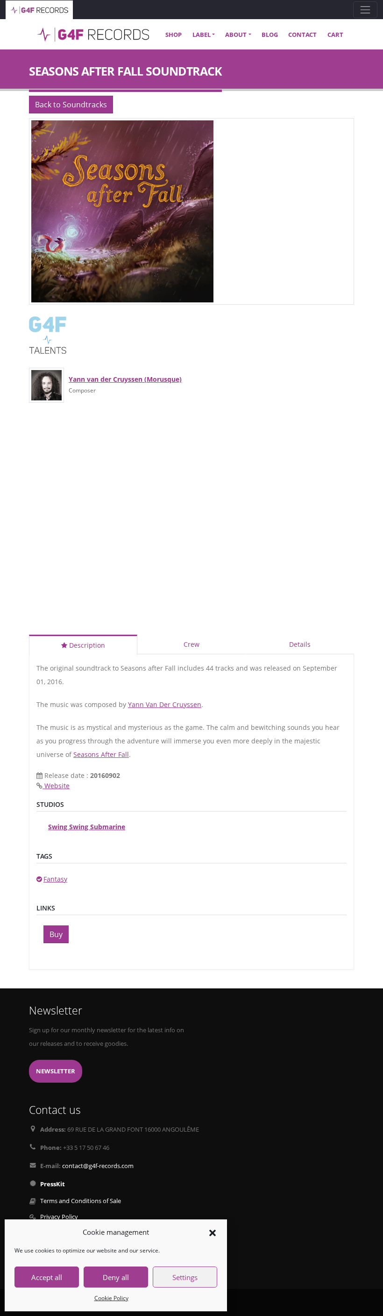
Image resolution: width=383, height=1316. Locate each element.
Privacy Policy (59, 1217)
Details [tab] (300, 644)
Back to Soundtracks (71, 104)
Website (56, 785)
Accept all (46, 1277)
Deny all (116, 1277)
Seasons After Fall (101, 754)
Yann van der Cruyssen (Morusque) (125, 379)
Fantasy (55, 879)
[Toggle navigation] (365, 9)
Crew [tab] (191, 644)
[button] (212, 1232)
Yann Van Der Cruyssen (164, 704)
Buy (56, 934)
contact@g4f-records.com (98, 1166)
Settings (185, 1277)
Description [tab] (86, 645)
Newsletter (55, 1071)
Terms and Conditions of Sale (80, 1201)
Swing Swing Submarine (86, 826)
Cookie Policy (111, 1298)
